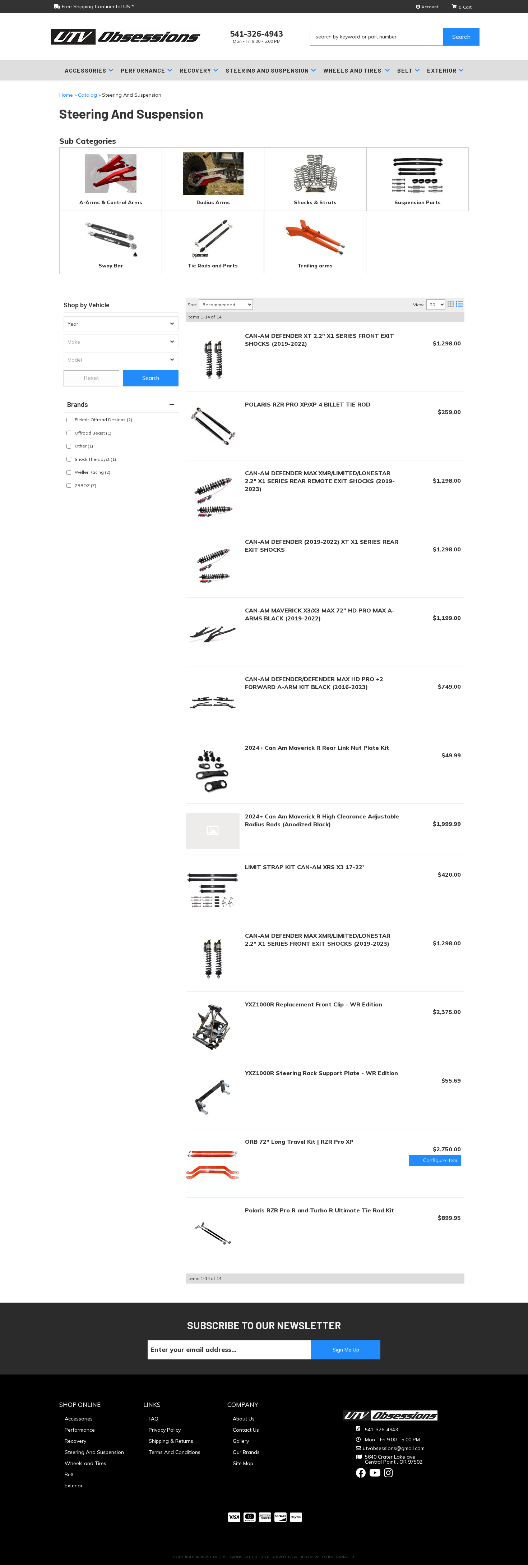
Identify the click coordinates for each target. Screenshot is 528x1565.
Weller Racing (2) (92, 472)
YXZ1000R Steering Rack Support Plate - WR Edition (321, 1073)
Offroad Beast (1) (93, 433)
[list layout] (459, 304)
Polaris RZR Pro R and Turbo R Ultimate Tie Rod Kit (319, 1210)
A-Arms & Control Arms (110, 202)
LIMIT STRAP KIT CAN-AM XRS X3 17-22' (304, 867)
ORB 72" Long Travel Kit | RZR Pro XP (299, 1141)
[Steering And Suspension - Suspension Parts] (417, 173)
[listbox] (121, 323)
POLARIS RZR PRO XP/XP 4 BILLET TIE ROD (307, 404)
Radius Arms (213, 202)
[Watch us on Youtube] (375, 1475)
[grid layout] (450, 304)
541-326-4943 (381, 1429)
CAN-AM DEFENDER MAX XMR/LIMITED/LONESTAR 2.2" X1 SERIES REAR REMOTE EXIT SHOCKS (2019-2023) (320, 480)
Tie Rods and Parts (213, 265)
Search (150, 378)
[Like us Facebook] (361, 1475)
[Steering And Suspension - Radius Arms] (213, 173)
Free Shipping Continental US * (97, 6)
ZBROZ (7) (85, 485)
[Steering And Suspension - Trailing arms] (315, 236)
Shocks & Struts (315, 202)
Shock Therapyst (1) (95, 459)
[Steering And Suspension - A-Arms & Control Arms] (110, 173)
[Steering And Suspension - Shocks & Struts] (315, 173)
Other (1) (84, 446)
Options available (435, 1160)
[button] (395, 37)
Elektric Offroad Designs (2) (103, 419)
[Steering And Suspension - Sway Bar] (110, 236)
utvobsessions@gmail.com (394, 1448)
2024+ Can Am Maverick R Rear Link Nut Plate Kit (317, 747)
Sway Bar (110, 265)
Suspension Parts (417, 202)
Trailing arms (315, 265)
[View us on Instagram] (388, 1475)
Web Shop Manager (334, 1557)
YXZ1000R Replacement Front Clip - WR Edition (313, 1004)
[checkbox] (68, 420)
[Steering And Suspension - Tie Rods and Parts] (212, 236)
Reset (91, 378)
